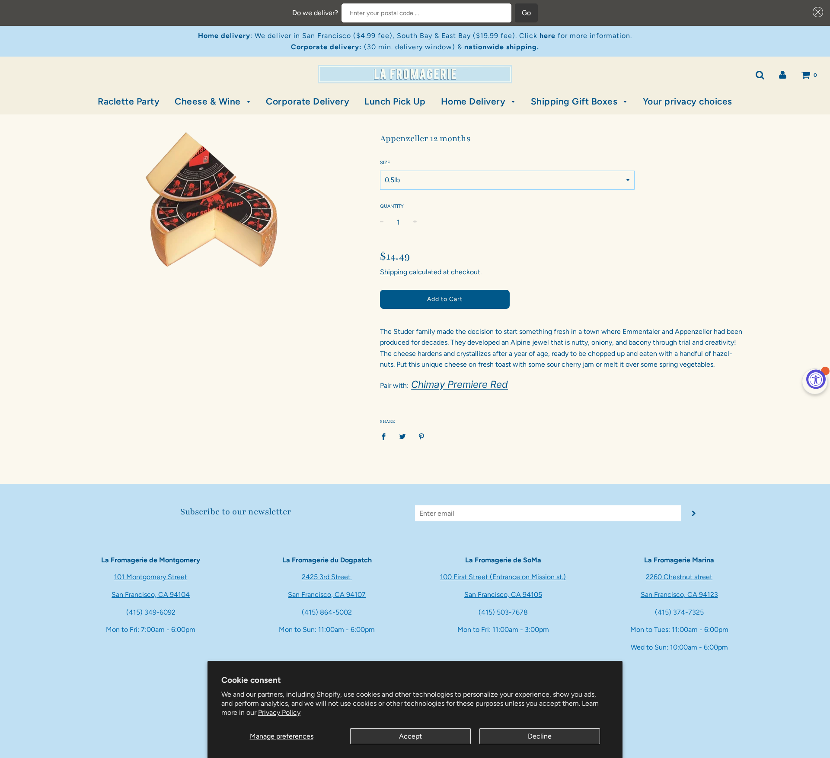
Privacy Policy (279, 712)
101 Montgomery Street (150, 577)
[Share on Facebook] (386, 436)
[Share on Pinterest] (421, 436)
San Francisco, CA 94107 (327, 594)
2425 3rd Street (327, 577)
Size (385, 162)
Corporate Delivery (307, 101)
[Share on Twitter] (402, 436)
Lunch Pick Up (395, 101)
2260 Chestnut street (679, 577)
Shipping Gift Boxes (575, 101)
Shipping (393, 272)
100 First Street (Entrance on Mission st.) (503, 577)
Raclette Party (129, 101)
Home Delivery (474, 101)
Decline (540, 736)
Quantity (392, 206)
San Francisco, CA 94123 (679, 594)
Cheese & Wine (209, 101)
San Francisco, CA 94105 (503, 594)
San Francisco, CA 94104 (151, 594)
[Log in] (782, 74)
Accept (410, 736)
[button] (816, 12)
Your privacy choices (687, 101)
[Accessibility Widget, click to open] (816, 379)
